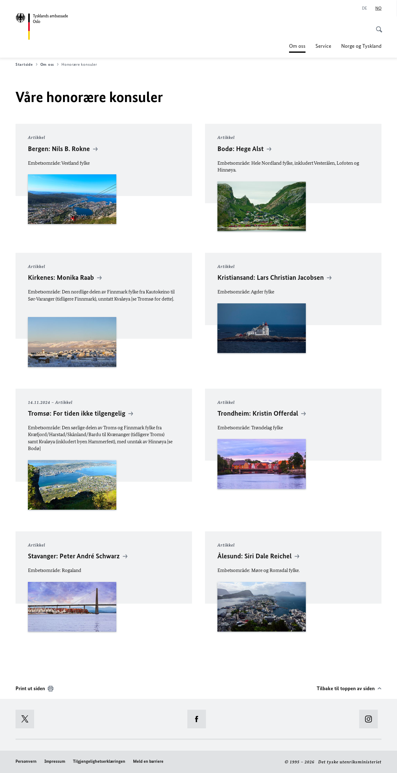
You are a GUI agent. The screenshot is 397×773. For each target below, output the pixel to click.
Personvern (26, 761)
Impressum (54, 761)
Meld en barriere (148, 761)
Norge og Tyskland (361, 46)
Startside (24, 64)
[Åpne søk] (377, 26)
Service (323, 46)
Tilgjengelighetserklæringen (99, 761)
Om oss (297, 48)
